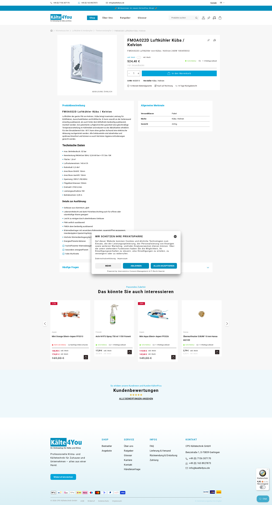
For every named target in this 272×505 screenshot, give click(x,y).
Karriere (128, 460)
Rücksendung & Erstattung (163, 455)
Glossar (128, 455)
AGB (82, 501)
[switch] (262, 487)
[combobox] (184, 18)
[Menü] (267, 470)
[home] (51, 31)
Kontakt (214, 3)
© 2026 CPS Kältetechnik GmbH (63, 500)
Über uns (128, 446)
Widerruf (91, 501)
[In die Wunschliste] (208, 40)
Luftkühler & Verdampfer (82, 31)
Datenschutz (103, 501)
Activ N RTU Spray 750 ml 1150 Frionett (113, 336)
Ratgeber (128, 450)
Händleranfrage (132, 469)
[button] (92, 18)
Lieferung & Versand (160, 450)
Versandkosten (138, 65)
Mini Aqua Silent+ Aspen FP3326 (154, 336)
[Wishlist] (208, 17)
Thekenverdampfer (103, 31)
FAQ (152, 446)
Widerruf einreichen (63, 477)
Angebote (107, 450)
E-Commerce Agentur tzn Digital (208, 501)
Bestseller (107, 446)
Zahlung (154, 460)
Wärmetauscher (62, 31)
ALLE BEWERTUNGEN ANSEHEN (136, 398)
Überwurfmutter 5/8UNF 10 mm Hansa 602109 (200, 338)
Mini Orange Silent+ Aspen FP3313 (67, 336)
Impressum (117, 501)
